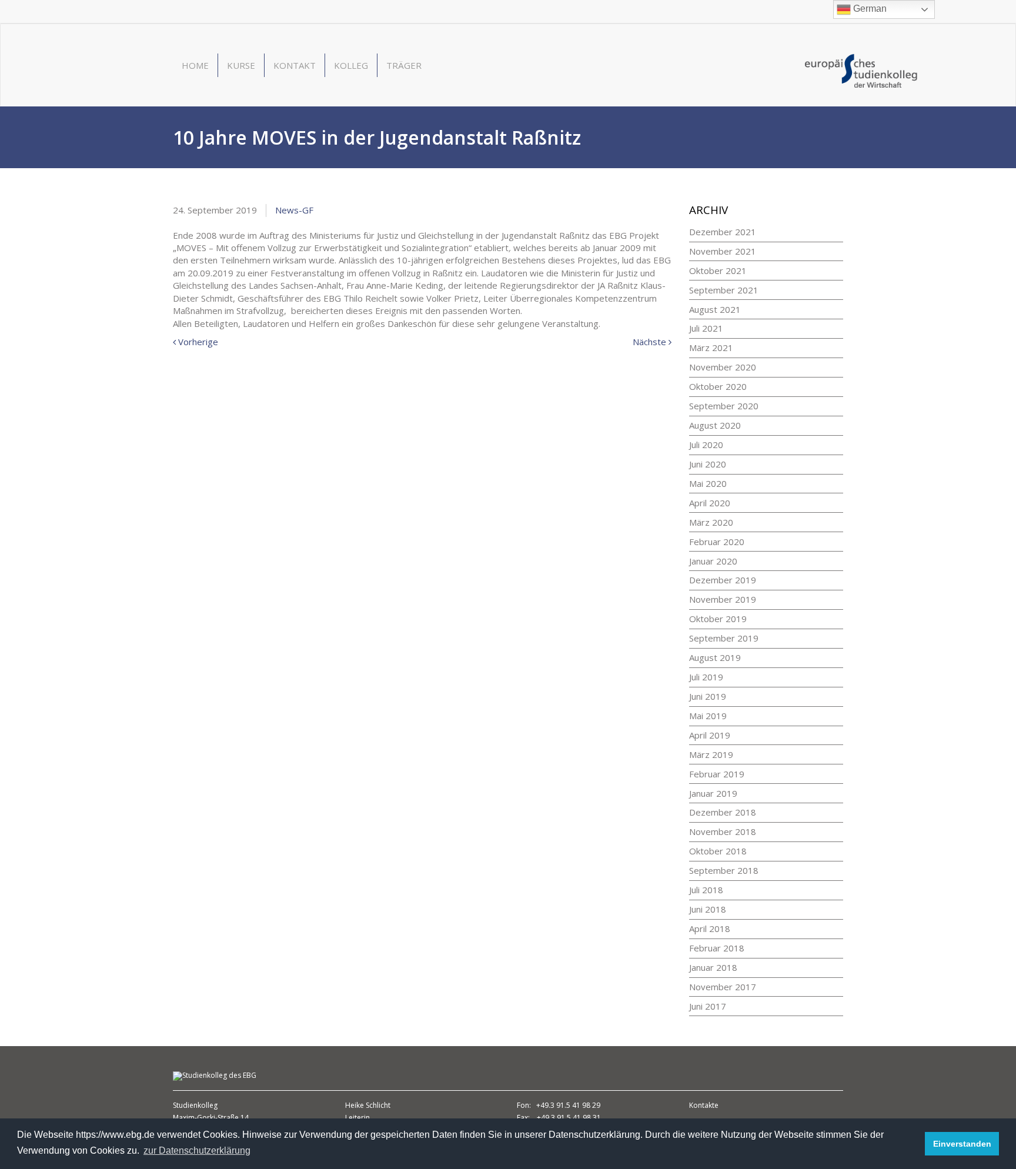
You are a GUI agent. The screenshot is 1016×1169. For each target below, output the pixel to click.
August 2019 (715, 657)
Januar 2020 (713, 561)
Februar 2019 (716, 774)
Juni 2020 (707, 464)
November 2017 (722, 987)
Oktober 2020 (718, 386)
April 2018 (709, 928)
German (869, 9)
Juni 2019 (707, 696)
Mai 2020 (708, 483)
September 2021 (723, 290)
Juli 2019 (706, 677)
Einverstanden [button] (962, 1143)
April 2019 (709, 735)
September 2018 (723, 870)
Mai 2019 (708, 716)
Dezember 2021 (722, 232)
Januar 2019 (713, 793)
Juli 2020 (706, 444)
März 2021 (711, 347)
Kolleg (351, 65)
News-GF (294, 210)
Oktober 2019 (718, 618)
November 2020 (722, 367)
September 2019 (723, 638)
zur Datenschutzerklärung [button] (196, 1150)
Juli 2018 (706, 890)
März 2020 (711, 522)
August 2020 (715, 425)
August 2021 (715, 309)
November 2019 (722, 599)
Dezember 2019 (722, 580)
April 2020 (709, 503)
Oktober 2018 (718, 851)
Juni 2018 (707, 909)
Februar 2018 (716, 948)
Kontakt (294, 65)
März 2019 (711, 754)
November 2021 (722, 251)
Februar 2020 (716, 541)
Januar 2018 (713, 967)
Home (195, 65)
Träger (404, 65)
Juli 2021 (706, 328)
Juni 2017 (707, 1006)
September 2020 (723, 406)
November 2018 (722, 831)
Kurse (241, 65)
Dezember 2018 (722, 812)
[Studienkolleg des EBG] (861, 69)
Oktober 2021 (718, 270)
